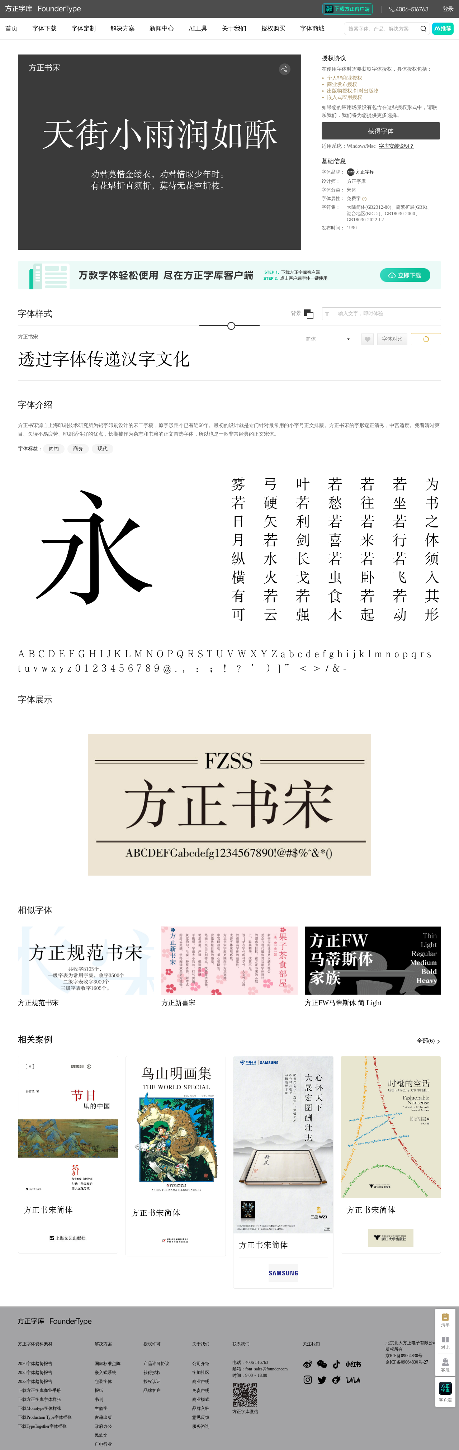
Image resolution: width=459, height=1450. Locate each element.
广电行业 (103, 1444)
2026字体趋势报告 (35, 1363)
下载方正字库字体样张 (39, 1399)
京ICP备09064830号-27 (406, 1362)
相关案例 (35, 1039)
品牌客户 (152, 1390)
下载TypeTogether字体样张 (42, 1426)
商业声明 (200, 1381)
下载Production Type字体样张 (45, 1417)
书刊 (99, 1399)
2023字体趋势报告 (35, 1381)
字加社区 (200, 1372)
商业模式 (200, 1399)
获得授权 (152, 1372)
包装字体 (103, 1381)
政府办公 (103, 1426)
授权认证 (152, 1381)
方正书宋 (28, 337)
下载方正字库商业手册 (39, 1390)
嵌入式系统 (105, 1372)
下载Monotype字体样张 (39, 1408)
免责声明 (200, 1390)
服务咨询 (200, 1426)
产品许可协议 (156, 1363)
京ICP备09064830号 (403, 1355)
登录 (448, 9)
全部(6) (426, 1041)
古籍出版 (103, 1417)
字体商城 (312, 28)
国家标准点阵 (107, 1363)
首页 (11, 28)
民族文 (101, 1435)
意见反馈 (200, 1417)
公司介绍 (200, 1363)
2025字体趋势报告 (35, 1372)
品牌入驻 (200, 1408)
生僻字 (101, 1408)
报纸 (99, 1390)
